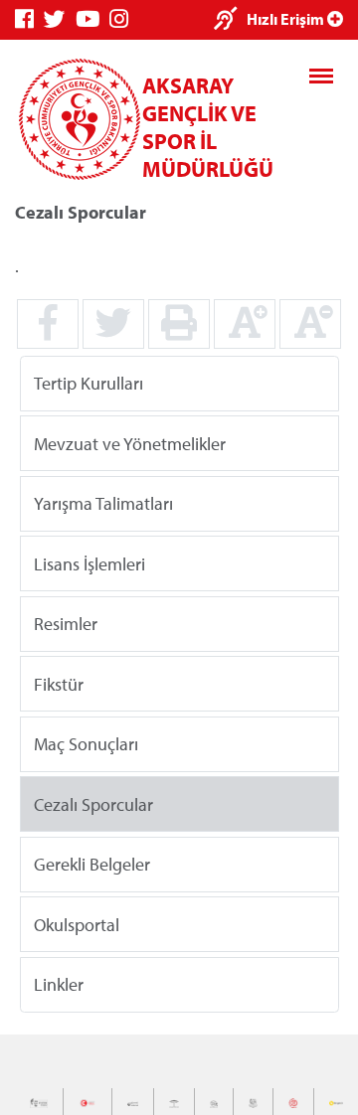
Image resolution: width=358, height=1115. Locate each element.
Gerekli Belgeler (92, 864)
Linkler (59, 984)
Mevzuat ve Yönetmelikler (130, 442)
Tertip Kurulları (88, 383)
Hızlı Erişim (287, 19)
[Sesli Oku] (230, 20)
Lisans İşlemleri (89, 563)
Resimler (65, 623)
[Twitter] (60, 19)
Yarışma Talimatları (103, 503)
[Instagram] (123, 19)
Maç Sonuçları (86, 743)
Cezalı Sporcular (93, 803)
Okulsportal (76, 923)
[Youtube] (92, 19)
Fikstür (59, 683)
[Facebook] (29, 19)
